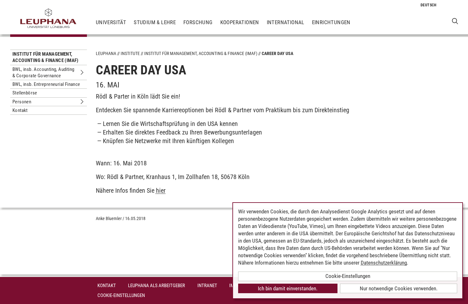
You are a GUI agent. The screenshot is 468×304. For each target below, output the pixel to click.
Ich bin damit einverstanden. (287, 288)
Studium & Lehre (155, 22)
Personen (21, 102)
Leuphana (106, 53)
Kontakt (20, 110)
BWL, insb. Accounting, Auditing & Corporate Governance (43, 72)
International (285, 22)
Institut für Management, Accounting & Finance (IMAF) (45, 57)
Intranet (207, 285)
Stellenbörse (24, 93)
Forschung (198, 22)
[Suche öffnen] (455, 20)
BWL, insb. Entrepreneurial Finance (46, 84)
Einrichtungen (331, 22)
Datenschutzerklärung (384, 262)
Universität (111, 22)
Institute (130, 53)
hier (161, 190)
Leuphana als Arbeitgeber (156, 285)
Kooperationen (239, 22)
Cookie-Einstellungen (121, 295)
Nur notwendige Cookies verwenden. (398, 288)
